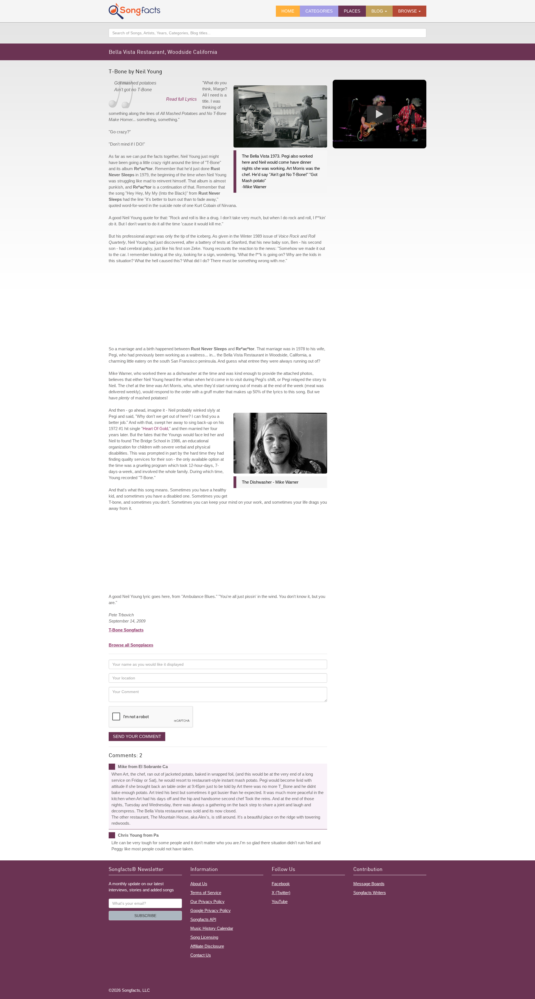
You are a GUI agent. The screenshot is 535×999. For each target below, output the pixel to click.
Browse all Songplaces (131, 645)
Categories (319, 11)
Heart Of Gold (155, 428)
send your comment (137, 736)
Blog (377, 11)
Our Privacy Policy (207, 901)
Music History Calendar (211, 928)
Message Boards (369, 883)
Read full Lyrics (181, 99)
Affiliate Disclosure (207, 946)
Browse (408, 11)
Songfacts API (203, 919)
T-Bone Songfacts (126, 630)
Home (287, 11)
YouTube (280, 901)
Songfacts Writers (369, 892)
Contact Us (200, 955)
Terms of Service (205, 892)
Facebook (281, 883)
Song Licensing (204, 937)
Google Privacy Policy (210, 910)
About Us (198, 883)
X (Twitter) (281, 892)
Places (352, 11)
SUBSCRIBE (145, 915)
